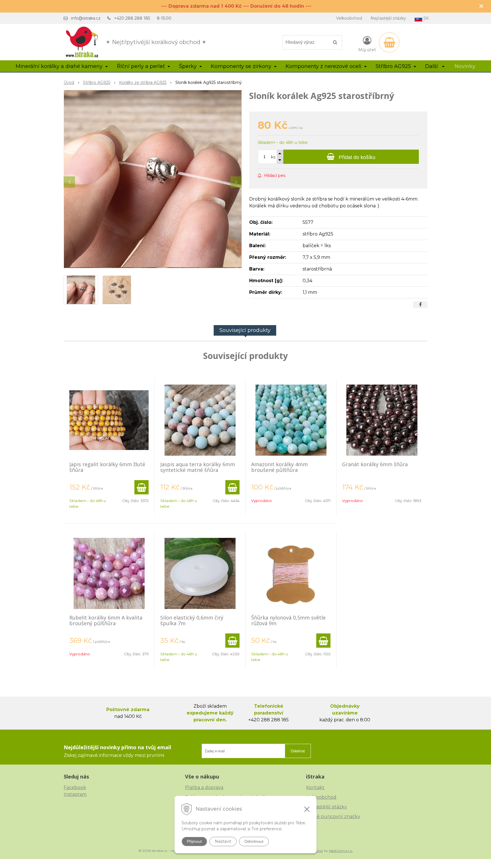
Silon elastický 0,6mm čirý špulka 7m (191, 620)
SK (425, 18)
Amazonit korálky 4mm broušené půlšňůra (279, 467)
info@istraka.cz (86, 18)
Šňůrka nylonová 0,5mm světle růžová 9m (288, 620)
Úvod (69, 82)
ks (273, 157)
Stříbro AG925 (96, 82)
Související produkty (245, 330)
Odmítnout (253, 841)
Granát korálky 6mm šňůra (375, 464)
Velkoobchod (349, 18)
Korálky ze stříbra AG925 (143, 82)
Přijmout (194, 841)
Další (432, 66)
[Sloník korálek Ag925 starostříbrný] (153, 179)
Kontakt (315, 787)
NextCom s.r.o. (341, 850)
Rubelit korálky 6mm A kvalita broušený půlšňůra (105, 620)
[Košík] (389, 42)
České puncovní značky (333, 816)
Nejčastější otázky (388, 18)
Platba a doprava (204, 787)
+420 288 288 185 (132, 18)
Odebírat (298, 751)
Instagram (75, 794)
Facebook (75, 787)
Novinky (465, 66)
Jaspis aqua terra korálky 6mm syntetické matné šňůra (197, 467)
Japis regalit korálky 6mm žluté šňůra (107, 467)
